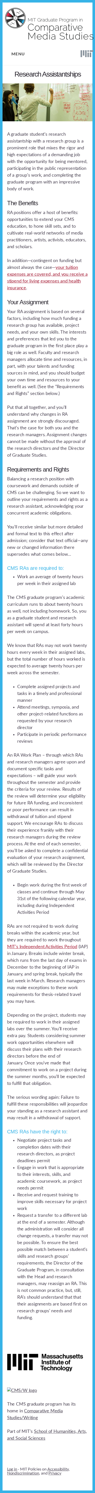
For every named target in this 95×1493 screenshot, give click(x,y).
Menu (18, 54)
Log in (12, 1469)
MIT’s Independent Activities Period (42, 947)
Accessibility (58, 1469)
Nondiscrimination (23, 1473)
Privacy (54, 1473)
